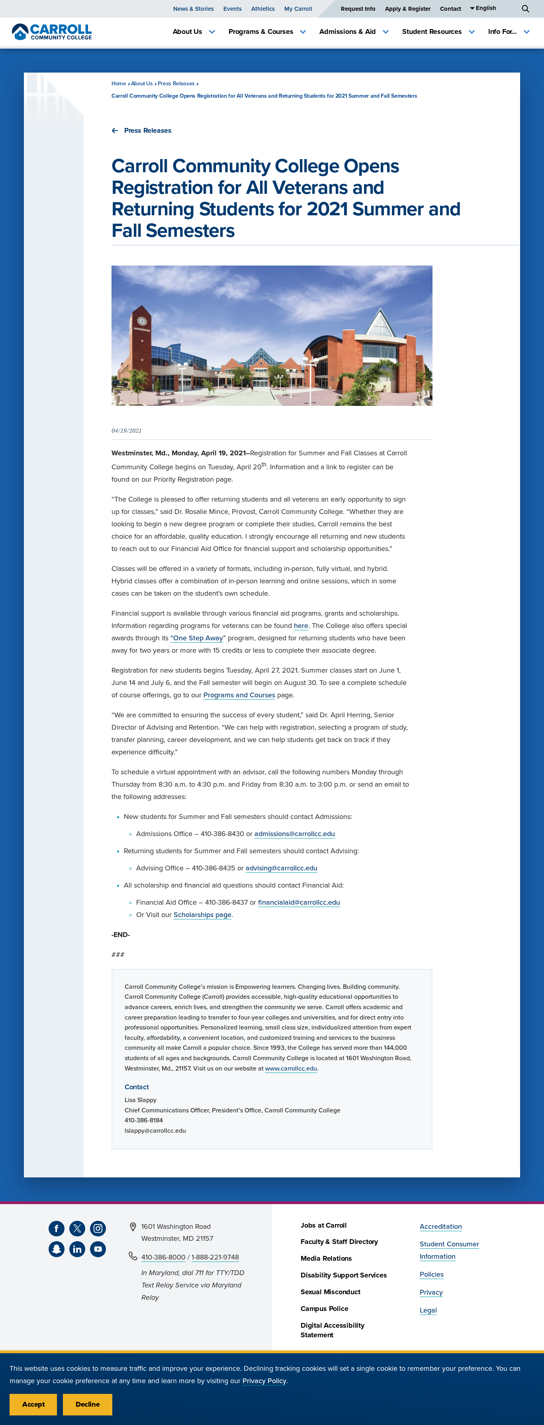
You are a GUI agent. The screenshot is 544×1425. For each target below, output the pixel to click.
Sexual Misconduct (330, 1292)
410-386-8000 (163, 1257)
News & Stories (193, 8)
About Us (187, 32)
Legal (428, 1310)
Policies (432, 1274)
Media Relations (326, 1258)
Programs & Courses (261, 32)
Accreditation (441, 1226)
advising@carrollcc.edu (281, 868)
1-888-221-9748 (215, 1257)
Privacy (431, 1292)
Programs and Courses (239, 695)
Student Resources (432, 32)
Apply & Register (408, 8)
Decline (88, 1404)
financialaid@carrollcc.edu (299, 902)
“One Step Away (196, 638)
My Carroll (298, 8)
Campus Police (324, 1309)
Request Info (358, 8)
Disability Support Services (344, 1275)
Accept (33, 1404)
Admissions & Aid (347, 32)
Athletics (263, 8)
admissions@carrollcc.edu (294, 834)
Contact (450, 8)
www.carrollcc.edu (291, 1069)
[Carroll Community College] (52, 32)
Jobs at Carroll (324, 1225)
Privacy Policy (264, 1381)
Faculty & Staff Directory (339, 1242)
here (301, 626)
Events (232, 8)
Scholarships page (202, 915)
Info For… (502, 32)
